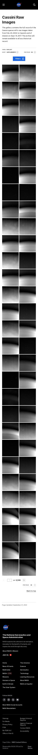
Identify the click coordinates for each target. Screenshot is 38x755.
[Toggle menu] (3, 5)
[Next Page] (24, 580)
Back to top (31, 591)
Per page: (27, 52)
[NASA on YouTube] (17, 699)
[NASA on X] (13, 699)
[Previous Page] (3, 580)
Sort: (4, 52)
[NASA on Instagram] (8, 699)
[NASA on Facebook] (4, 699)
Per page (26, 585)
